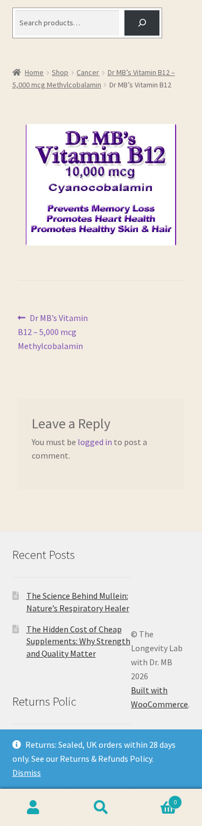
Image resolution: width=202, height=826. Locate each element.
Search (101, 807)
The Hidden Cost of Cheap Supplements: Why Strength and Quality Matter (78, 641)
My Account (33, 807)
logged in (95, 441)
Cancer (87, 72)
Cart (156, 798)
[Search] (141, 23)
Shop (60, 72)
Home (34, 72)
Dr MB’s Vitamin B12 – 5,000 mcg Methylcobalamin (53, 331)
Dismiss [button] (26, 772)
